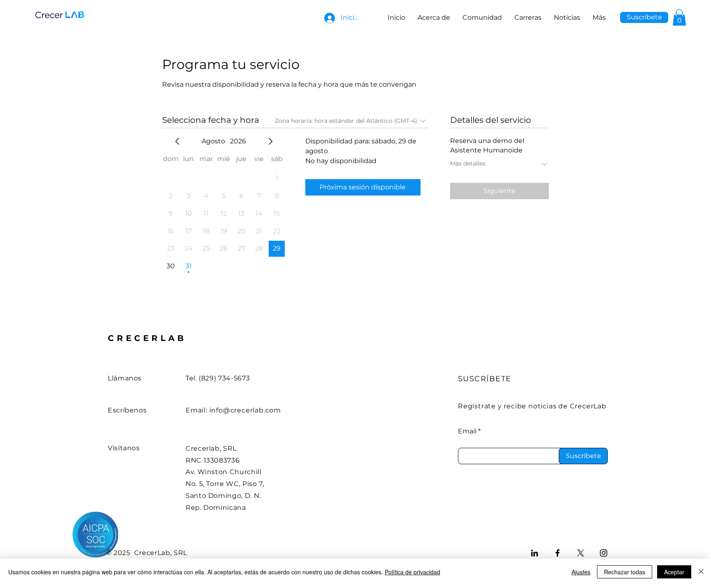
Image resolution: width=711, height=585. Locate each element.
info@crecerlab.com (245, 410)
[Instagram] (604, 553)
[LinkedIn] (534, 553)
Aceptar (674, 572)
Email (467, 431)
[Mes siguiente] (270, 141)
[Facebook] (557, 553)
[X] (581, 553)
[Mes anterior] (177, 141)
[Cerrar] (701, 571)
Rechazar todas (624, 572)
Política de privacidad (412, 572)
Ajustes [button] (581, 572)
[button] (644, 17)
